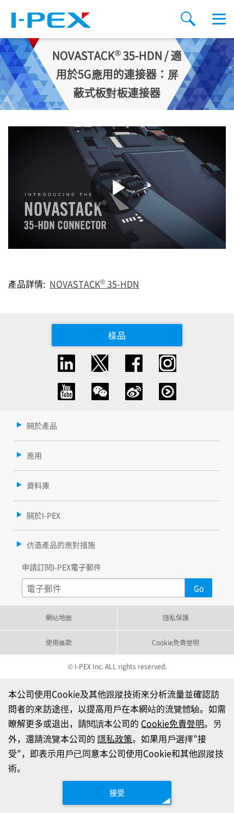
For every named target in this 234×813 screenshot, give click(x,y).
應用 (34, 455)
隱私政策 (114, 738)
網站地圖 (59, 617)
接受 (117, 792)
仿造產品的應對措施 (61, 544)
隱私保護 (176, 617)
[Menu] (219, 19)
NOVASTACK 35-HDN (94, 283)
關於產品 (42, 425)
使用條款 (59, 642)
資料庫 (38, 485)
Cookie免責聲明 (175, 642)
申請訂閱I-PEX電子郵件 (61, 566)
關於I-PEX (43, 515)
